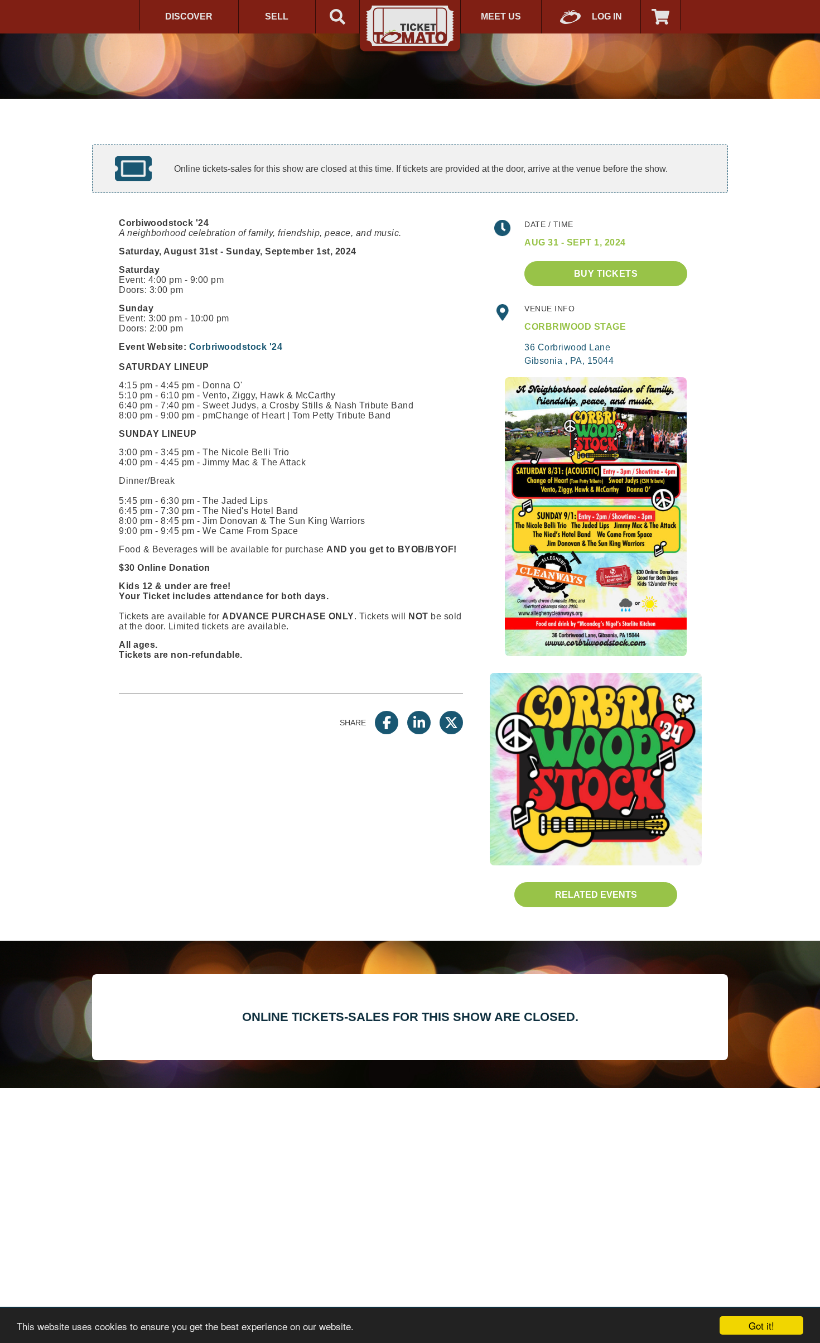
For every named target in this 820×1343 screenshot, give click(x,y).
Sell (276, 16)
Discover (189, 16)
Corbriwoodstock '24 (236, 347)
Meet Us (501, 16)
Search (337, 16)
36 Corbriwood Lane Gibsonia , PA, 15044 (569, 354)
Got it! (761, 1325)
